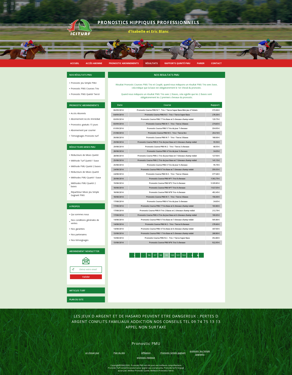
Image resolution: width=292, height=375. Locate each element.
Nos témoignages (80, 240)
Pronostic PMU (137, 365)
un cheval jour (92, 352)
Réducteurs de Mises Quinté (85, 155)
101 (178, 255)
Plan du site (76, 299)
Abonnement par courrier (83, 130)
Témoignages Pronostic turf (85, 135)
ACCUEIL (74, 63)
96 (149, 255)
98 (161, 255)
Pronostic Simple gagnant (173, 352)
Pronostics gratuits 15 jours (84, 124)
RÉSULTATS (151, 63)
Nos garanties (78, 228)
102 (184, 255)
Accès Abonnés (78, 113)
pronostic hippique (146, 357)
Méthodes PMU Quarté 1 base (86, 177)
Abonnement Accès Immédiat (85, 118)
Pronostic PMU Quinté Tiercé (85, 94)
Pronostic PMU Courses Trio (85, 88)
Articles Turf (77, 290)
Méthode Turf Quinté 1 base (85, 160)
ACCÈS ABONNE (94, 63)
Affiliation (146, 352)
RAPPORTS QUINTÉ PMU (177, 63)
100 (172, 255)
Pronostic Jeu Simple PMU (84, 82)
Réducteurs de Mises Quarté (85, 171)
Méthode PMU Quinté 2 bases (86, 166)
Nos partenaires (79, 234)
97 (155, 255)
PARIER (200, 63)
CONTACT (216, 63)
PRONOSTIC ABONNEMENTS (124, 63)
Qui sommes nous (80, 214)
